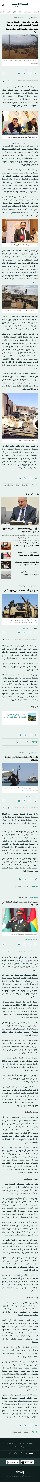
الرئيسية (36, 10)
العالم (20, 10)
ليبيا (17, 483)
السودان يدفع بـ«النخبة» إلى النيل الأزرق (21, 588)
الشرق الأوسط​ (27, 10)
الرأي (14, 10)
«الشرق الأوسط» (27, 794)
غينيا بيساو (17, 1430)
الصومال (19, 884)
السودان (20, 740)
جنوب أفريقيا (8, 483)
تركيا (27, 884)
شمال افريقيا (18, 16)
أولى (27, 740)
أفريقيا (26, 1430)
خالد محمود (29, 67)
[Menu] (38, 4)
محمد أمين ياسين (28, 626)
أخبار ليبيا (25, 483)
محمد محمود (28, 938)
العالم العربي (33, 15)
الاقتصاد (8, 10)
